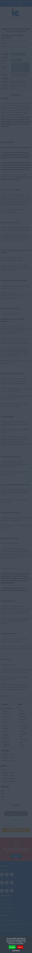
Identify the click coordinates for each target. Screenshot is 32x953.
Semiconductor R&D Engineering (17, 64)
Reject (20, 947)
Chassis (5, 723)
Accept (12, 947)
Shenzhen (22, 719)
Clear (13, 703)
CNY (12, 78)
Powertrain (6, 739)
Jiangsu (21, 731)
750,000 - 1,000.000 (9, 778)
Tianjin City (14, 57)
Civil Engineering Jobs (6, 908)
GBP (2, 791)
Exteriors (6, 714)
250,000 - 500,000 (8, 773)
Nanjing (22, 734)
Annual (3, 770)
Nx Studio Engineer (6, 735)
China (19, 708)
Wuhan (22, 745)
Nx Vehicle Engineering (7, 745)
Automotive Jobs (5, 900)
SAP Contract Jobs (6, 912)
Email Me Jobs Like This (16, 830)
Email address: (16, 805)
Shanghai (22, 711)
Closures (5, 725)
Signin (12, 4)
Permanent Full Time (7, 755)
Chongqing (22, 716)
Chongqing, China (16, 60)
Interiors (5, 711)
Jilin (20, 736)
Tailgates (6, 741)
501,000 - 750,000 (8, 776)
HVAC (4, 731)
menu (3, 23)
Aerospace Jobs (5, 904)
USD (2, 794)
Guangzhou (24, 728)
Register (20, 4)
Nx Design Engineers (7, 708)
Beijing (21, 714)
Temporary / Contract (18, 54)
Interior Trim (7, 717)
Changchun (24, 739)
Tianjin (21, 722)
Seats (4, 720)
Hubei (21, 742)
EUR (2, 796)
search (14, 41)
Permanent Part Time (8, 758)
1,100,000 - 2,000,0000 (10, 781)
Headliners (6, 728)
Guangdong (23, 725)
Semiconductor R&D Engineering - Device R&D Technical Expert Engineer (19, 69)
